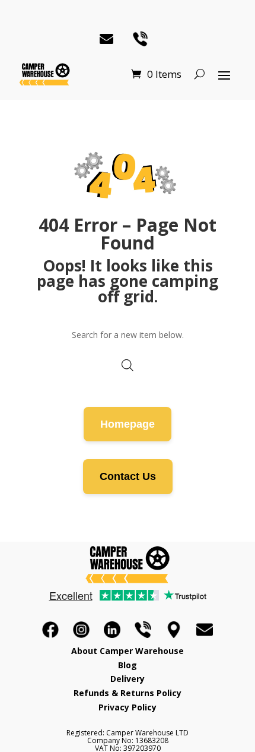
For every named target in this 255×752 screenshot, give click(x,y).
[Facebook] (50, 629)
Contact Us (128, 476)
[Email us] (204, 629)
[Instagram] (81, 629)
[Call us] (143, 629)
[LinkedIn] (112, 629)
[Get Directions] (173, 629)
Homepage (127, 424)
